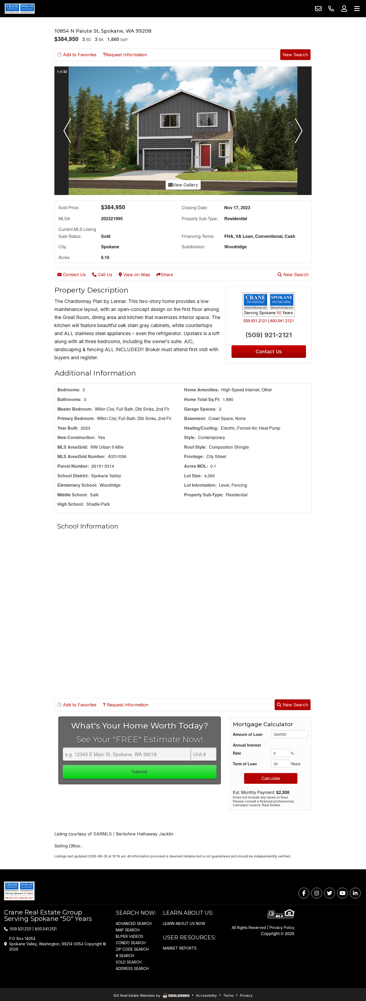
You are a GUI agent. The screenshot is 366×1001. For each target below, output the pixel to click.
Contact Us (74, 274)
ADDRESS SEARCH (132, 968)
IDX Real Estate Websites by (137, 995)
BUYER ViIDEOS (129, 936)
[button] (67, 130)
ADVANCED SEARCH (134, 923)
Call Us (104, 274)
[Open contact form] (318, 8)
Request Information (126, 54)
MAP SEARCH (128, 930)
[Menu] (356, 8)
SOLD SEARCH (128, 962)
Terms (228, 995)
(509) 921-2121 (268, 335)
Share (167, 274)
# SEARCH (125, 955)
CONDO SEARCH (130, 942)
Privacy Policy (282, 927)
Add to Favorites (79, 54)
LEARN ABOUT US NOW (184, 923)
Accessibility (206, 995)
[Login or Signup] (344, 8)
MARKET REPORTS (180, 948)
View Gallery (185, 185)
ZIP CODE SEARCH (132, 949)
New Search (295, 54)
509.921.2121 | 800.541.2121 (33, 929)
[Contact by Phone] (331, 8)
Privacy (246, 995)
